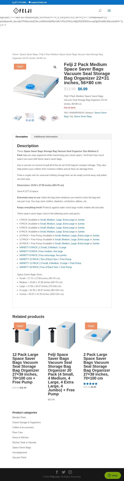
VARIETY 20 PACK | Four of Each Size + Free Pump (45, 267)
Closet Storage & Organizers (26, 422)
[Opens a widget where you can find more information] (112, 475)
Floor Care (17, 432)
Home (15, 54)
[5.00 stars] (90, 383)
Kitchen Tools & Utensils (24, 442)
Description (22, 136)
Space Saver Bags (29, 54)
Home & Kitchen (20, 437)
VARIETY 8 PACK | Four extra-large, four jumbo (43, 255)
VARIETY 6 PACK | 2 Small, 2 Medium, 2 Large (42, 247)
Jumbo (81, 219)
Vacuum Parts (19, 457)
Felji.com (55, 476)
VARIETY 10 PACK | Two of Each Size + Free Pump (45, 259)
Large (59, 219)
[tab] (21, 136)
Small (43, 219)
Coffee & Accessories (23, 427)
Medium (51, 219)
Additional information (46, 136)
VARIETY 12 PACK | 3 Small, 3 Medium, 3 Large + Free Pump (50, 263)
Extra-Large (69, 219)
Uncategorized (19, 452)
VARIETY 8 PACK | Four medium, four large (41, 251)
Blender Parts (19, 417)
